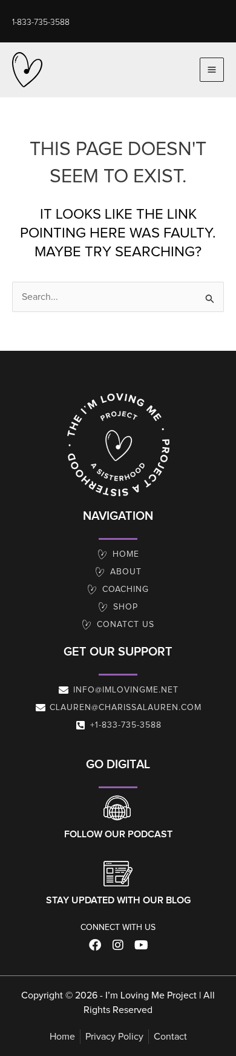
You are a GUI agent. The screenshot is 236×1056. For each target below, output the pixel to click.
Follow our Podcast (118, 834)
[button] (41, 22)
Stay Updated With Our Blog (118, 900)
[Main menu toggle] (212, 70)
